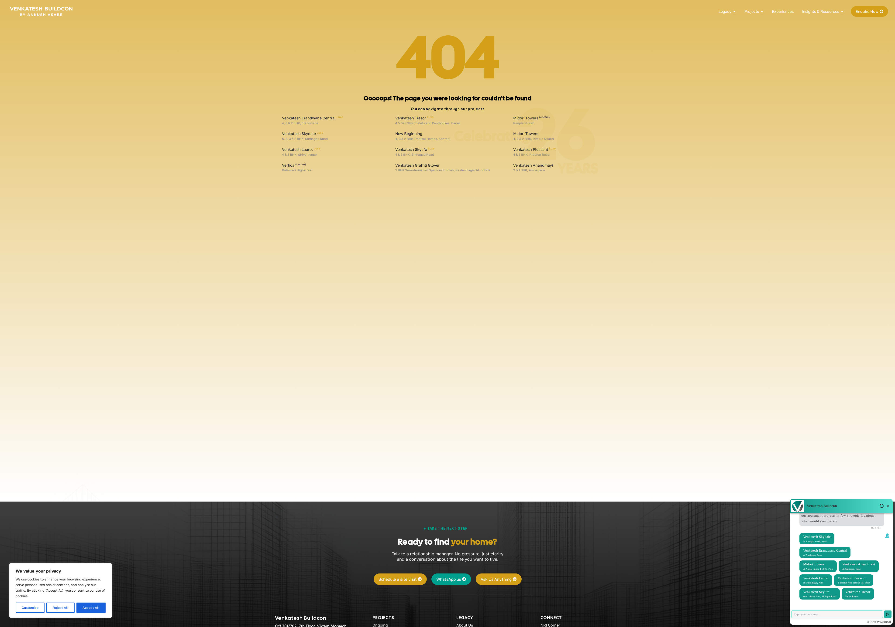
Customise (30, 608)
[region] (60, 590)
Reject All (61, 608)
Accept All (91, 608)
